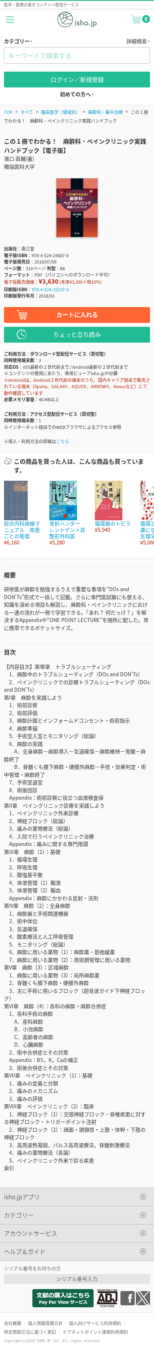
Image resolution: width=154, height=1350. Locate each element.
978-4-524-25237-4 (50, 289)
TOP (8, 112)
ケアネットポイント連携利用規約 (95, 1332)
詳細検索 (137, 41)
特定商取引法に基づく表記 (30, 1332)
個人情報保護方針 (45, 1323)
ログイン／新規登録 (77, 79)
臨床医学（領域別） (60, 112)
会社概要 (12, 1323)
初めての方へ (76, 94)
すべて (27, 112)
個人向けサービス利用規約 (95, 1323)
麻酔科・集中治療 (105, 112)
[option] (22, 513)
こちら (62, 441)
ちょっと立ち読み (77, 334)
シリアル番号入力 (77, 1278)
